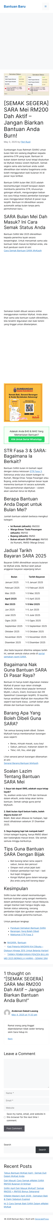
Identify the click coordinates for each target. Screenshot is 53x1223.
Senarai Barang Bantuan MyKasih (21, 763)
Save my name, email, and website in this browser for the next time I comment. (26, 1117)
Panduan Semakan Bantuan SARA (28, 928)
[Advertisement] (26, 41)
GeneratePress (42, 1219)
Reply (10, 1039)
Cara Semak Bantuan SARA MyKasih (23, 250)
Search (7, 1144)
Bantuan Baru (15, 6)
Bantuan (22, 942)
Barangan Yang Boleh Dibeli (24, 931)
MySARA (11, 942)
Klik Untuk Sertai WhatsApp (26, 439)
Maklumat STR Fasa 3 (21, 934)
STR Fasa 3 (36, 471)
